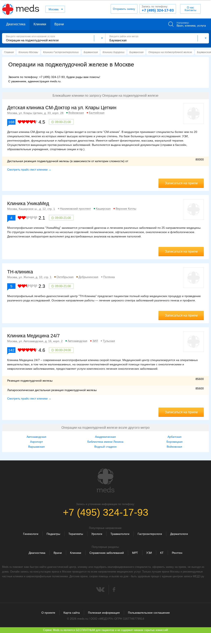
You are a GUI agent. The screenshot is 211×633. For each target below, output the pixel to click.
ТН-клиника (20, 271)
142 (11, 350)
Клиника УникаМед (28, 203)
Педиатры (53, 533)
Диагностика (15, 24)
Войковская (76, 112)
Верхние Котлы (126, 208)
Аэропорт (36, 441)
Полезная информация (104, 612)
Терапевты (75, 533)
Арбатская (175, 436)
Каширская (103, 208)
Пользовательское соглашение (149, 612)
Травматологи (119, 533)
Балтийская (96, 112)
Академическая (105, 436)
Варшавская (36, 446)
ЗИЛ (95, 341)
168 (11, 122)
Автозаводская (77, 341)
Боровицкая (174, 441)
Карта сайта (71, 612)
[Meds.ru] (105, 480)
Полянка (109, 277)
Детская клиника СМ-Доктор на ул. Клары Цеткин (61, 107)
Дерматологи (179, 533)
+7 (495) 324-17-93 (158, 8)
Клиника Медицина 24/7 (33, 335)
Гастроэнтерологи (150, 533)
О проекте (48, 612)
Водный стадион (105, 446)
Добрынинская (88, 277)
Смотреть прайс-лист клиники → (29, 169)
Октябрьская (65, 277)
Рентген (177, 552)
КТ (162, 552)
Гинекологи (30, 533)
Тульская (109, 341)
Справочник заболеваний (106, 552)
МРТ (135, 552)
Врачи (59, 24)
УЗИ (149, 552)
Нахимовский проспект (75, 208)
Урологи (96, 533)
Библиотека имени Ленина (105, 441)
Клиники (40, 24)
